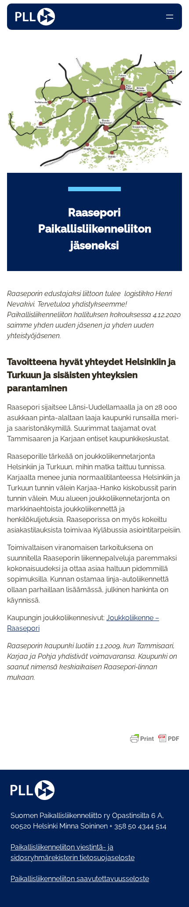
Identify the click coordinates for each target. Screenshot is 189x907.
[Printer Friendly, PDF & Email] (154, 738)
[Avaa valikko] (169, 16)
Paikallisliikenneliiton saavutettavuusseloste (80, 879)
